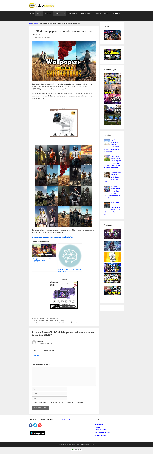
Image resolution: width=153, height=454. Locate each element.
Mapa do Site (66, 419)
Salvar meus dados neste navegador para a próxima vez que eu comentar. (59, 402)
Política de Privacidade (102, 432)
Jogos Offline (71, 13)
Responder (37, 355)
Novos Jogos (48, 13)
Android (57, 13)
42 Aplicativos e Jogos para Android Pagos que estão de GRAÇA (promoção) (56, 322)
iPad (47, 318)
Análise (97, 13)
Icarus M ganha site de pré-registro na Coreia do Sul (49, 320)
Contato (97, 427)
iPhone (51, 318)
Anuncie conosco (100, 435)
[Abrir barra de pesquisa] (122, 18)
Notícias (39, 13)
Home (32, 13)
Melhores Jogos (85, 13)
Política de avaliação (101, 430)
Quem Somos (99, 424)
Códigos (115, 13)
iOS (64, 13)
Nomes (106, 13)
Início (30, 23)
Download (42, 318)
